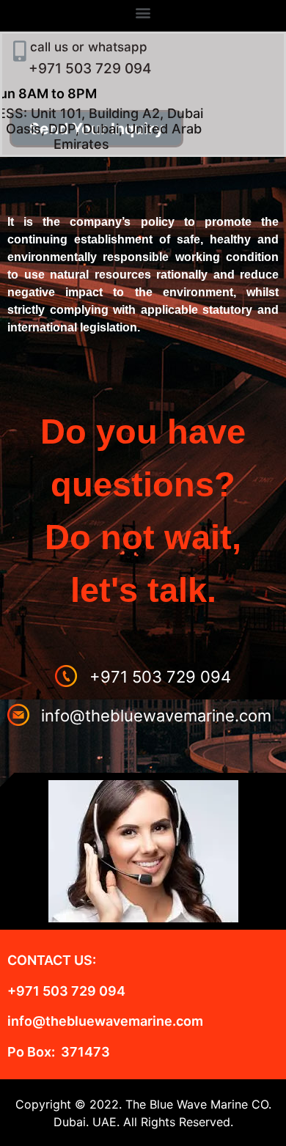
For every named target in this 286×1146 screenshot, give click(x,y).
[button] (143, 12)
